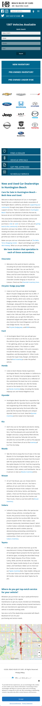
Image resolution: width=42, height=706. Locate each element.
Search (21, 53)
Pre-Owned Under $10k (21, 79)
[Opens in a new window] (33, 11)
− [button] (39, 655)
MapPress (31, 659)
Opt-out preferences (15, 703)
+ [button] (39, 652)
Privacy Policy (20, 673)
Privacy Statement (27, 703)
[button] (39, 681)
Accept (21, 699)
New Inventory (21, 64)
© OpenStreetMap (37, 659)
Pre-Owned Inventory (21, 72)
